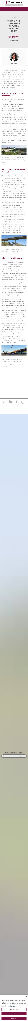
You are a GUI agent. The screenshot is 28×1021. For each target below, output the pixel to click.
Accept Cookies (14, 1018)
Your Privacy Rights (14, 1009)
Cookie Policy (13, 1006)
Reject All (14, 1014)
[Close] (26, 997)
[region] (14, 1008)
